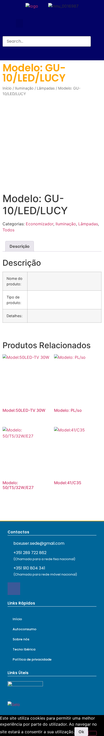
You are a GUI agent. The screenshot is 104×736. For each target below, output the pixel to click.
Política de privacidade (32, 659)
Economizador (39, 223)
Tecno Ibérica (24, 649)
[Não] (92, 733)
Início (7, 88)
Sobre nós (21, 639)
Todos (8, 229)
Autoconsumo (24, 629)
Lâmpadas (46, 88)
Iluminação (24, 88)
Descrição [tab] (20, 246)
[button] (19, 23)
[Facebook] (14, 588)
